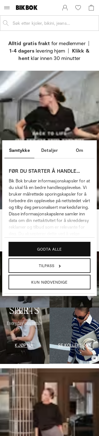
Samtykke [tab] (19, 150)
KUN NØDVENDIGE (49, 282)
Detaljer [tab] (49, 150)
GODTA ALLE (49, 249)
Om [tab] (79, 150)
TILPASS (46, 265)
